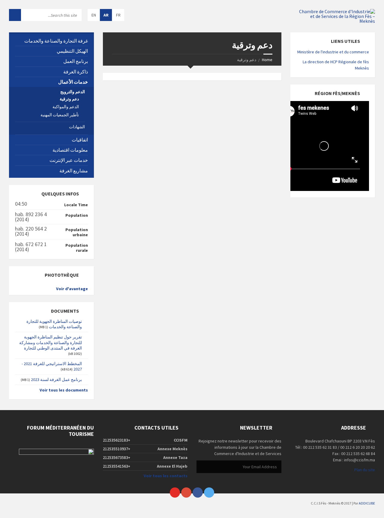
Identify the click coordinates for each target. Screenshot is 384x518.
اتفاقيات (80, 140)
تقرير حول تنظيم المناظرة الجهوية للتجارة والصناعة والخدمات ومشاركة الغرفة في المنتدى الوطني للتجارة (50, 342)
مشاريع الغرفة (73, 171)
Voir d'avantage (72, 288)
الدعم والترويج (72, 91)
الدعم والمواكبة (65, 106)
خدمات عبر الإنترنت (69, 160)
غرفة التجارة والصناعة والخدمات (56, 41)
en (94, 15)
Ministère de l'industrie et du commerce (333, 52)
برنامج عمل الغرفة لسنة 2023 (56, 379)
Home (267, 59)
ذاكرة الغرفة (75, 72)
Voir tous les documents (64, 390)
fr (118, 15)
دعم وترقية (69, 99)
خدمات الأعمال (73, 82)
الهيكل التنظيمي (72, 51)
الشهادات (77, 127)
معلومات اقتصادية (70, 150)
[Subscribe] (202, 467)
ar (106, 15)
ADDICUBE (367, 503)
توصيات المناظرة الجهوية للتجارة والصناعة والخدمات (54, 324)
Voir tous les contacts (166, 475)
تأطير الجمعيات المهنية (59, 115)
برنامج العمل (75, 61)
